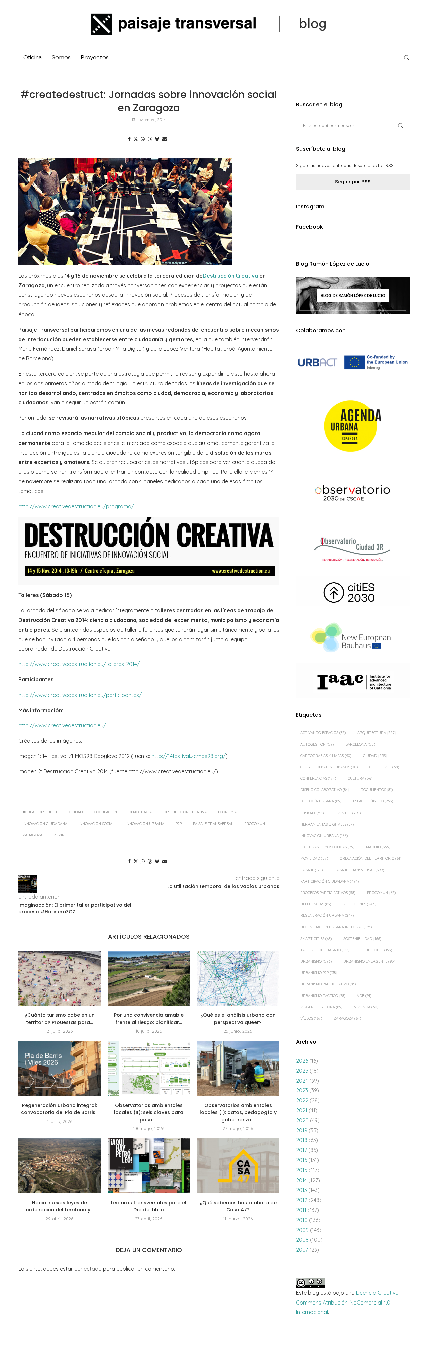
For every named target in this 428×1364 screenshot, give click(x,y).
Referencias (315, 904)
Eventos (348, 813)
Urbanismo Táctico (322, 995)
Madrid (378, 847)
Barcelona (360, 744)
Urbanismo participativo (328, 984)
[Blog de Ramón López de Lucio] (353, 295)
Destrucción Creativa (230, 275)
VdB (364, 995)
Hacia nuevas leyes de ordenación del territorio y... (59, 1206)
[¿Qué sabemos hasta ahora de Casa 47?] (238, 1165)
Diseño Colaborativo (324, 789)
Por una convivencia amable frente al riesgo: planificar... (149, 1019)
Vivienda (366, 1007)
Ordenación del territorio (370, 858)
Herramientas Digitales (327, 824)
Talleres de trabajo (324, 950)
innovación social (96, 823)
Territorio (376, 950)
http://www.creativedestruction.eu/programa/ (76, 506)
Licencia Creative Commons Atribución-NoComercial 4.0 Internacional (347, 1302)
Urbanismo (316, 961)
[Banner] (353, 494)
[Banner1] (353, 362)
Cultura (360, 778)
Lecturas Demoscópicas (327, 847)
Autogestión (317, 744)
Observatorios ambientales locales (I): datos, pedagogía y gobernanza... (238, 1112)
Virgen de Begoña (321, 1007)
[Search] (406, 58)
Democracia (140, 812)
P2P (179, 823)
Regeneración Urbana (327, 915)
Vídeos (311, 1018)
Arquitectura (376, 732)
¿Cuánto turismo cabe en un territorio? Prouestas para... (60, 1019)
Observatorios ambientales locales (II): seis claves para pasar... (148, 1112)
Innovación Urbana (145, 823)
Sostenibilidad (362, 938)
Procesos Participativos (327, 892)
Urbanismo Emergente (369, 961)
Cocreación (105, 812)
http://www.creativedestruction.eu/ (62, 725)
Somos (61, 57)
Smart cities (316, 938)
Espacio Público (373, 801)
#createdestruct (40, 812)
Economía (227, 812)
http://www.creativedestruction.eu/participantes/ (80, 695)
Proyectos (95, 57)
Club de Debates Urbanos (329, 767)
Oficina (32, 57)
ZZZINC (60, 835)
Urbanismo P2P (318, 972)
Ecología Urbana (320, 801)
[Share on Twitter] (135, 139)
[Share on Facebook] (129, 139)
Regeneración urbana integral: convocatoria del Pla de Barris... (59, 1109)
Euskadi (312, 813)
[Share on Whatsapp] (143, 139)
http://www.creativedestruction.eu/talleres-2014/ (79, 664)
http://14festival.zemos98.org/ (188, 756)
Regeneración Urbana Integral (336, 927)
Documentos (377, 789)
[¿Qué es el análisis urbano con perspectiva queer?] (238, 978)
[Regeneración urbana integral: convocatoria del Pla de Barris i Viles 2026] (59, 1068)
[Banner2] (353, 426)
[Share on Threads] (149, 139)
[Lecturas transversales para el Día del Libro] (149, 1165)
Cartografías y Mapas (325, 755)
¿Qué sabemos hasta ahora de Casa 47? (238, 1206)
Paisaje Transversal (213, 823)
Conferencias (318, 778)
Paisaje (311, 870)
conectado (88, 1268)
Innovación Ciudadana (45, 823)
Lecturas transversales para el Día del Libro (148, 1206)
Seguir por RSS (353, 182)
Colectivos (384, 767)
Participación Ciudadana (329, 881)
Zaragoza (32, 835)
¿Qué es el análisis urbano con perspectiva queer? (238, 1019)
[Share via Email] (164, 139)
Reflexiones (359, 904)
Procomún (254, 823)
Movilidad (314, 858)
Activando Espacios (323, 732)
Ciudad (76, 812)
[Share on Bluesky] (157, 139)
